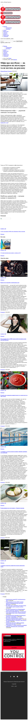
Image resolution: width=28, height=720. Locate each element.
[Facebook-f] (10, 676)
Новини (2, 71)
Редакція (10, 71)
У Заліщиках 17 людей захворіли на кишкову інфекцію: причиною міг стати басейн (16, 626)
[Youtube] (14, 676)
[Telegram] (17, 676)
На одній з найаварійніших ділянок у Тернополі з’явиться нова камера (14, 618)
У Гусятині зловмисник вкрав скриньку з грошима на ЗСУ (11, 252)
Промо (5, 71)
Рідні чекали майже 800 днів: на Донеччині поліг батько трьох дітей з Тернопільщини (16, 612)
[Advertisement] (14, 149)
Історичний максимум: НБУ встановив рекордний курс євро (15, 623)
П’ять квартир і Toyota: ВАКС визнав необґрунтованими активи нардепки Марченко (14, 603)
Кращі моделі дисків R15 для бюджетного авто (10, 282)
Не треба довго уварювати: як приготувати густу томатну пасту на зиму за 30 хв (16, 606)
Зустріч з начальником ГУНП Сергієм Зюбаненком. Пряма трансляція (13, 231)
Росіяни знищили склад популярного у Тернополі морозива (12, 508)
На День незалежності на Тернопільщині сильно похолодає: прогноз (15, 610)
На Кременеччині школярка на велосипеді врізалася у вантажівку (16, 616)
